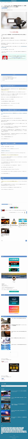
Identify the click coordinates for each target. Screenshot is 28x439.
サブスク (20, 427)
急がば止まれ (14, 0)
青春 (1, 433)
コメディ (17, 427)
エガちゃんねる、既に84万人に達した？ (8, 76)
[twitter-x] (13, 435)
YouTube (11, 204)
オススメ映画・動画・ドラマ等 (5, 204)
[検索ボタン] (27, 1)
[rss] (14, 435)
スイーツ (22, 427)
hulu (1, 427)
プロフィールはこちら (14, 291)
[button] (10, 207)
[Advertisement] (14, 67)
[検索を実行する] (26, 240)
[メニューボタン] (1, 1)
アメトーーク (4, 427)
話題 (9, 204)
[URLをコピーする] (17, 207)
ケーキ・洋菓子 (14, 427)
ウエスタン (8, 427)
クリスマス (11, 427)
